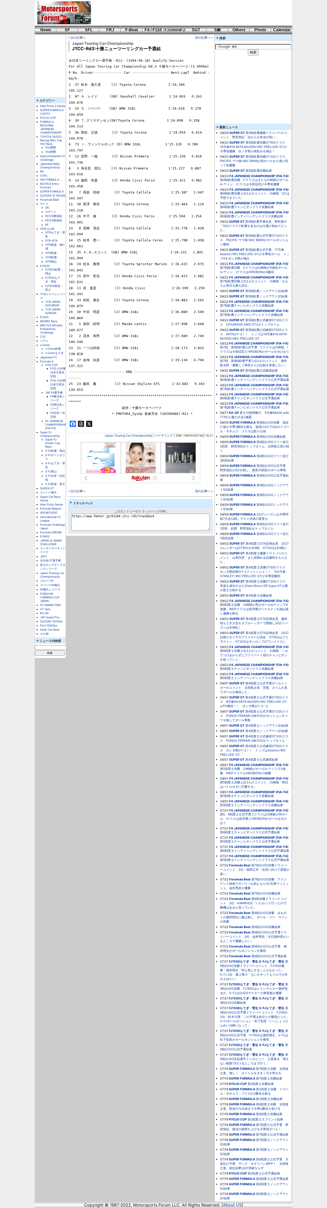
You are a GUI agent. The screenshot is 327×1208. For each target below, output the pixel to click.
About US (232, 1204)
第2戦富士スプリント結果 (265, 1119)
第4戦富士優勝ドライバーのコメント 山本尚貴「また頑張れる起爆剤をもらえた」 (253, 557)
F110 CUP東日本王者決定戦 (58, 372)
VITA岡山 (51, 261)
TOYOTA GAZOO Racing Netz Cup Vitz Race (51, 140)
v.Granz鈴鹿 (53, 348)
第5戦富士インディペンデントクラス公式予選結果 (254, 860)
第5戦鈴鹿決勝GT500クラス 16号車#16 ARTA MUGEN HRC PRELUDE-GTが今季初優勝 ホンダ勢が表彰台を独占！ (254, 147)
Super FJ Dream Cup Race (52, 443)
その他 (44, 633)
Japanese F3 (48, 357)
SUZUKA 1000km (51, 621)
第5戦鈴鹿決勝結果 (259, 170)
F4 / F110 (153, 30)
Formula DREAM (51, 532)
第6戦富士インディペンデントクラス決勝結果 (251, 678)
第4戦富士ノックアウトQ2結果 (266, 725)
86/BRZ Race (48, 321)
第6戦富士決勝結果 (269, 1114)
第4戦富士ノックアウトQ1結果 (266, 731)
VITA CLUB (47, 229)
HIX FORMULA (49, 179)
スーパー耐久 (48, 492)
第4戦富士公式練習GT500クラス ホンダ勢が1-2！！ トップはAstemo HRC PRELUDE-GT (254, 750)
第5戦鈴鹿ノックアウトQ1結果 (266, 296)
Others (239, 30)
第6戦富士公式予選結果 (272, 1179)
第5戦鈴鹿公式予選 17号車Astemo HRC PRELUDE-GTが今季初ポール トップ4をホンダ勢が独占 (254, 254)
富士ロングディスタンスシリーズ (52, 566)
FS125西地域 (53, 220)
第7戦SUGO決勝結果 (266, 893)
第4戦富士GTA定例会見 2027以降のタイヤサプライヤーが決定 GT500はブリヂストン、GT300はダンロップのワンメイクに (254, 637)
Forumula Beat (49, 199)
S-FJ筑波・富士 (55, 484)
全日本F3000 (48, 512)
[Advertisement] (188, 12)
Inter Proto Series (51, 504)
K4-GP (44, 613)
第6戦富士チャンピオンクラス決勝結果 (247, 669)
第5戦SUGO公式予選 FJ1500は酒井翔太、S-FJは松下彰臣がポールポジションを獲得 (254, 1035)
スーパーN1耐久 (50, 585)
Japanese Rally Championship (50, 165)
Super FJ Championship (50, 434)
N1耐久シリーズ (50, 589)
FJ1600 (45, 536)
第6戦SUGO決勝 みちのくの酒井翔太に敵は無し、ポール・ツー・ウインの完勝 (253, 917)
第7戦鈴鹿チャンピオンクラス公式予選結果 (250, 407)
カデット (50, 211)
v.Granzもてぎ (54, 353)
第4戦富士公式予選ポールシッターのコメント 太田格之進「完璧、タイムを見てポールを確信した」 (253, 687)
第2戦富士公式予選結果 (264, 1173)
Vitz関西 (50, 147)
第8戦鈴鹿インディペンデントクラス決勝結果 (251, 216)
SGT (196, 30)
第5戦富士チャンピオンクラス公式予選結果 (250, 841)
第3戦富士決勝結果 (269, 1099)
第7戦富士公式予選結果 (272, 1134)
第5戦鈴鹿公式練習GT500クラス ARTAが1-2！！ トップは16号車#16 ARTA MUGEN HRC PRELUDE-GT (254, 334)
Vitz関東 (50, 152)
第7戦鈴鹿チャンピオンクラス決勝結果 (247, 305)
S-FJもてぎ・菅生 (271, 961)
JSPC (43, 556)
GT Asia (45, 609)
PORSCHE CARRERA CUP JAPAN (50, 597)
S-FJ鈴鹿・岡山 (55, 450)
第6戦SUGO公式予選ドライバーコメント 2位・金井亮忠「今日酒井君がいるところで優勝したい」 (254, 936)
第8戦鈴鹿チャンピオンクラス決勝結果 (247, 207)
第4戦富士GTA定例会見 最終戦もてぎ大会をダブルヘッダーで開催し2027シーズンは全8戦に (254, 623)
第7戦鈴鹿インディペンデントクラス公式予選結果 (254, 389)
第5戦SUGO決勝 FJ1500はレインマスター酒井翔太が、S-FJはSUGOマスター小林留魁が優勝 (254, 988)
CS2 (43, 336)
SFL (89, 30)
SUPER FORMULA (52, 191)
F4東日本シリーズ (57, 398)
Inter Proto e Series (52, 106)
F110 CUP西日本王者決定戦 (58, 384)
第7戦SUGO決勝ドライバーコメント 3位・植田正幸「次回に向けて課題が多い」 (254, 869)
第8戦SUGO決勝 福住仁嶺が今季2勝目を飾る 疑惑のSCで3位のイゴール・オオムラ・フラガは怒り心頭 (254, 426)
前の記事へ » (204, 37)
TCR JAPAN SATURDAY (52, 303)
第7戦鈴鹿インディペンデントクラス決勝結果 (251, 315)
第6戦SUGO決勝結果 (266, 927)
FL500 (44, 317)
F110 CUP (51, 365)
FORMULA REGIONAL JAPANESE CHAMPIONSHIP (51, 127)
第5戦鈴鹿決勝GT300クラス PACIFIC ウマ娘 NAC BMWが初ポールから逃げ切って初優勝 (254, 161)
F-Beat (131, 30)
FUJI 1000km (48, 625)
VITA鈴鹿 (51, 257)
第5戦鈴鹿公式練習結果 (261, 370)
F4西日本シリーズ (57, 406)
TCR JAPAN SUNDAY (52, 311)
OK (47, 207)
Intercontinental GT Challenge (52, 157)
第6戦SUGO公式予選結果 (269, 956)
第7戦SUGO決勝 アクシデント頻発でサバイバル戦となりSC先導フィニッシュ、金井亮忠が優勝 (254, 883)
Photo (260, 30)
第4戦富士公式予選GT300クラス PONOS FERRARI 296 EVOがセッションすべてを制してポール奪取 (254, 715)
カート (44, 204)
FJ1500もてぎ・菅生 (52, 279)
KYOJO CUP (48, 118)
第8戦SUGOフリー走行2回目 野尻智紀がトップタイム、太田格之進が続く (254, 446)
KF (47, 225)
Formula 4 (46, 361)
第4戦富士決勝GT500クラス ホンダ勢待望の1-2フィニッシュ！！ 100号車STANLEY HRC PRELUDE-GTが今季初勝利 (254, 571)
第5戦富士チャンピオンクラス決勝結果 (247, 796)
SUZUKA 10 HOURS (53, 195)
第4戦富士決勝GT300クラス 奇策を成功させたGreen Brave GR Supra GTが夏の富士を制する (254, 585)
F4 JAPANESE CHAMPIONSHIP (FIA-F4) (56, 424)
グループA (46, 581)
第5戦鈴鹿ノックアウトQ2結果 (266, 291)
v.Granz (45, 345)
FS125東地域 (53, 216)
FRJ (110, 30)
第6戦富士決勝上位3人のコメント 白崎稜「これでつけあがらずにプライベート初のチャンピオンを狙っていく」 (254, 655)
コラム (44, 340)
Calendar (282, 30)
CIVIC (44, 175)
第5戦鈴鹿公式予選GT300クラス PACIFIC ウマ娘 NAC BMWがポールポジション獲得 (254, 240)
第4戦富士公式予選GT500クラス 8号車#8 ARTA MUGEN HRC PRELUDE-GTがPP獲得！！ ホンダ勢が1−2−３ (254, 701)
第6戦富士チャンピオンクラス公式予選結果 (250, 832)
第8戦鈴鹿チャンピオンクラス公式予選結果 (250, 398)
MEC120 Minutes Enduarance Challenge (51, 328)
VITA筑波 (51, 253)
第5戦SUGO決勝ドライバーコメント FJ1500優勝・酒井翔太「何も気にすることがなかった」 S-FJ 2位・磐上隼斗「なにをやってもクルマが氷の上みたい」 (254, 970)
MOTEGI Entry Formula (49, 185)
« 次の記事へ (77, 37)
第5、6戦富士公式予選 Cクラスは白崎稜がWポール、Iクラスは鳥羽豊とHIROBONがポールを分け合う (254, 818)
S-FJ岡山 (51, 471)
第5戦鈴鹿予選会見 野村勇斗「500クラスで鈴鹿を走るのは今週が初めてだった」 (253, 226)
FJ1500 (45, 266)
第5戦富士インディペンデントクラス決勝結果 (251, 805)
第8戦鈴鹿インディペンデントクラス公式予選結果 (254, 380)
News (45, 30)
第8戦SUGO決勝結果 (271, 436)
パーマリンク (164, 435)
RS (42, 171)
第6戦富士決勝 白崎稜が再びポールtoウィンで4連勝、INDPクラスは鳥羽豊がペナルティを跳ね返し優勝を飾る (254, 609)
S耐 (217, 30)
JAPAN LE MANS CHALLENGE (51, 542)
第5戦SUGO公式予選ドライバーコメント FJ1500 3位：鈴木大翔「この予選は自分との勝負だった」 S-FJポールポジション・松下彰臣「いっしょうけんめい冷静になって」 (256, 1016)
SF (67, 30)
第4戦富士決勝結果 (259, 595)
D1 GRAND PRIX (50, 605)
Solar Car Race (50, 629)
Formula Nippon (50, 508)
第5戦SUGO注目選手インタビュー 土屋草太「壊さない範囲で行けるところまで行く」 (254, 1059)
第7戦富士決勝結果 (269, 1078)
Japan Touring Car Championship (52, 574)
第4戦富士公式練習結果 (261, 759)
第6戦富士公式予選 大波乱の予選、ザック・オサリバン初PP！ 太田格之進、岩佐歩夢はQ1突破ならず (254, 1163)
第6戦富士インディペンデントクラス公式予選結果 (254, 851)
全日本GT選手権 (50, 560)
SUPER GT (47, 488)
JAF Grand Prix (50, 617)
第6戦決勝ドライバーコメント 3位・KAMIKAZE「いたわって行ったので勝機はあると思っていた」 (253, 903)
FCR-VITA (51, 240)
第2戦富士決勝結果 (261, 1084)
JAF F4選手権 (54, 392)
